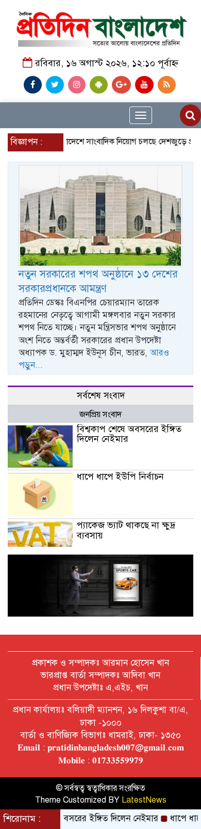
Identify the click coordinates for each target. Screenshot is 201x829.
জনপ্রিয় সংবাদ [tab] (100, 414)
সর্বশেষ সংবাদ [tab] (101, 395)
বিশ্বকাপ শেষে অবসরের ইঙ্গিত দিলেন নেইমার (129, 434)
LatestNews (144, 800)
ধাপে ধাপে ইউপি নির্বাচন (120, 476)
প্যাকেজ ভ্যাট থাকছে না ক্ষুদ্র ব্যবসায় (126, 530)
